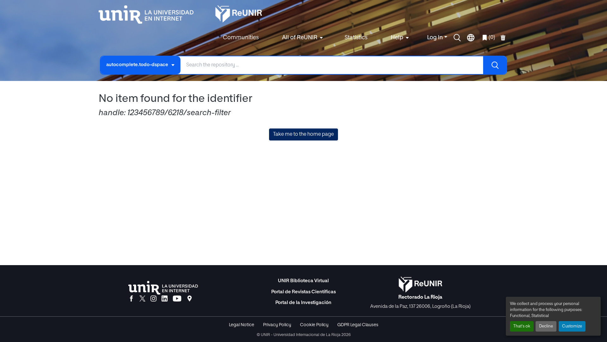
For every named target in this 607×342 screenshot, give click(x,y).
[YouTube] (177, 299)
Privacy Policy (277, 325)
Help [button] (397, 37)
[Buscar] (494, 65)
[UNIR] (163, 288)
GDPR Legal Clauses (357, 325)
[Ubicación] (190, 299)
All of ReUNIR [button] (299, 37)
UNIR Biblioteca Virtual (303, 280)
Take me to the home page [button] (303, 134)
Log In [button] (435, 37)
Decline (546, 326)
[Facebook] (131, 299)
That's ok (521, 326)
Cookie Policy (314, 325)
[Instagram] (153, 299)
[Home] (149, 14)
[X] (142, 299)
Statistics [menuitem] (356, 37)
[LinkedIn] (165, 299)
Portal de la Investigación (303, 302)
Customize (572, 326)
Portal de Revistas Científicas (303, 291)
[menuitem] (301, 38)
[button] (457, 37)
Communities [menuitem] (241, 37)
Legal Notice (241, 325)
